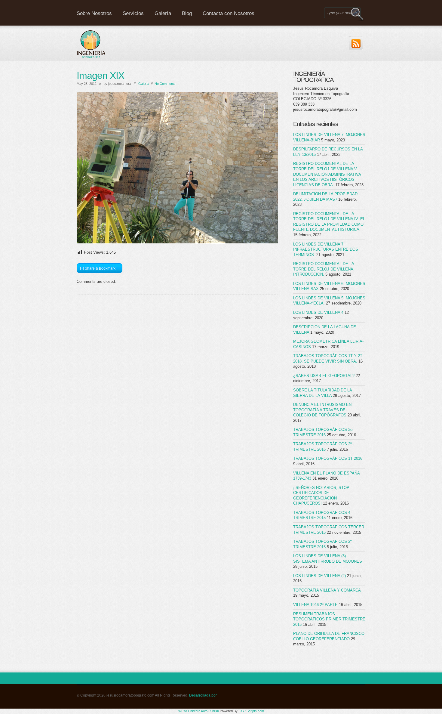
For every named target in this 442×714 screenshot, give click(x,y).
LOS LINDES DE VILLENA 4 (318, 312)
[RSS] (356, 43)
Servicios (133, 13)
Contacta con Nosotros (228, 13)
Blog (187, 13)
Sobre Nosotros (94, 13)
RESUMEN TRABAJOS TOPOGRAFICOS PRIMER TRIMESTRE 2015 (329, 619)
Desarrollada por (203, 695)
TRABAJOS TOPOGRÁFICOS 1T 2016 (327, 458)
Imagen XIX (100, 75)
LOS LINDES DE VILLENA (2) (319, 575)
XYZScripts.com (252, 711)
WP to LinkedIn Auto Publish (198, 711)
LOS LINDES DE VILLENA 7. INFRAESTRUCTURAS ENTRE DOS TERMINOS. (325, 249)
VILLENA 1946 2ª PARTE (315, 604)
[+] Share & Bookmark (97, 268)
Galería (163, 13)
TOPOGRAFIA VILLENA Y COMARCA (327, 590)
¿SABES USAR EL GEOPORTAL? (324, 375)
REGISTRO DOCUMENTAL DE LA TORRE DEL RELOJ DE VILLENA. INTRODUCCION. (324, 269)
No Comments (165, 83)
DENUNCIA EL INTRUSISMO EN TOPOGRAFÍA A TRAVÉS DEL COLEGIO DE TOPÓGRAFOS (322, 409)
